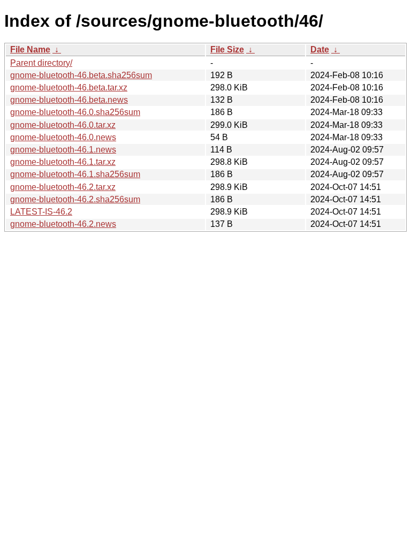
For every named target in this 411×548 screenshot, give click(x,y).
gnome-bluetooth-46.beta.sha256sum (81, 75)
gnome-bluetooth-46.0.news (63, 137)
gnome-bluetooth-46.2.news (63, 224)
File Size (227, 49)
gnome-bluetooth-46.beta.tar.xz (68, 87)
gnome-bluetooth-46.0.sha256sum (75, 112)
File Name (30, 49)
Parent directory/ (41, 62)
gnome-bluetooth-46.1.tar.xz (63, 161)
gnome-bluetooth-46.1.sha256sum (75, 174)
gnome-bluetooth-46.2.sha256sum (75, 199)
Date (319, 49)
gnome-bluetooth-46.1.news (63, 149)
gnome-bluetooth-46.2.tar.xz (63, 187)
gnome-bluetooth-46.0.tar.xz (63, 125)
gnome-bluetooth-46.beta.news (69, 99)
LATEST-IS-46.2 (41, 211)
